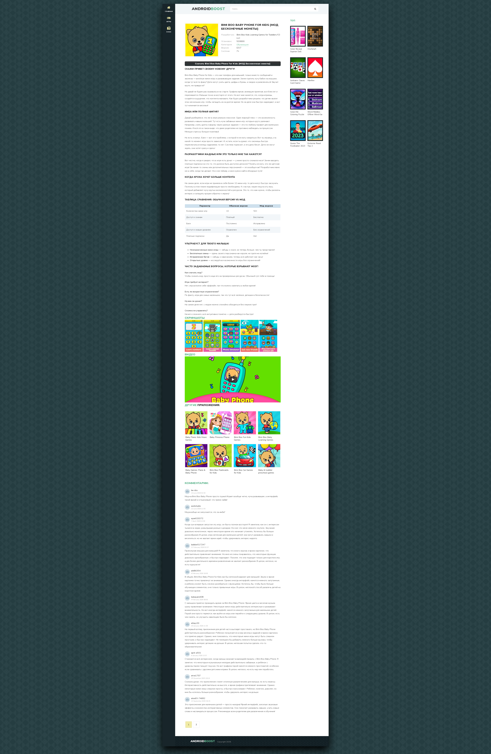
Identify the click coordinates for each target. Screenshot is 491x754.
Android (208, 9)
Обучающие (243, 44)
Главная (169, 11)
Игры (168, 22)
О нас (168, 32)
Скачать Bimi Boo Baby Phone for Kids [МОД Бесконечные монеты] (232, 63)
